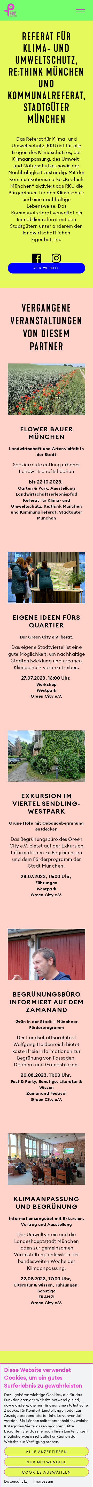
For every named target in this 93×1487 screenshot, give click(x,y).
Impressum (43, 1481)
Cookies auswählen (46, 1472)
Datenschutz (15, 1481)
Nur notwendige (46, 1462)
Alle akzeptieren (46, 1451)
